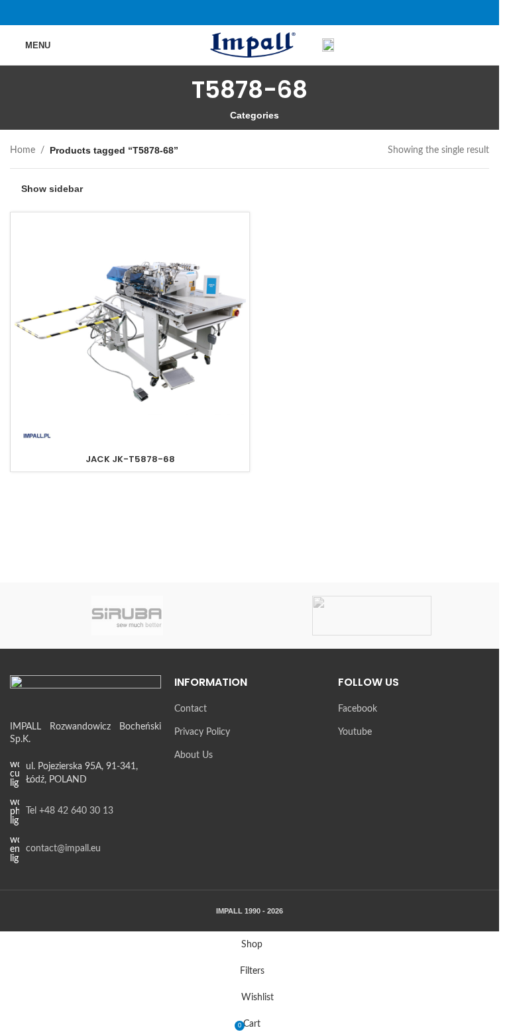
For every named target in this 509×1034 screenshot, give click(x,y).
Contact (190, 709)
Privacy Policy (202, 732)
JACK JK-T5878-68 (130, 459)
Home (22, 150)
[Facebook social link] (241, 12)
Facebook (357, 709)
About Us (193, 755)
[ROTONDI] (372, 616)
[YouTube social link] (258, 12)
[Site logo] (249, 45)
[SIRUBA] (127, 616)
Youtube (355, 732)
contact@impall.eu (63, 848)
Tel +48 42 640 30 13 (69, 811)
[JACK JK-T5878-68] (130, 331)
